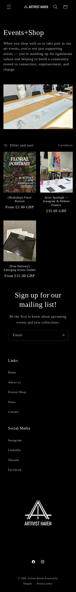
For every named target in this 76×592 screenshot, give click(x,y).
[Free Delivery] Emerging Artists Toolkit (20, 268)
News (12, 402)
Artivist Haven (36, 578)
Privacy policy (45, 583)
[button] (9, 7)
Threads (13, 460)
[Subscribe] (63, 335)
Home (12, 372)
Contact (13, 411)
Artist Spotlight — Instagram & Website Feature (56, 201)
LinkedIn (14, 450)
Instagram (15, 440)
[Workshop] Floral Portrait (19, 199)
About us (14, 382)
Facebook (14, 469)
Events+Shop (17, 392)
